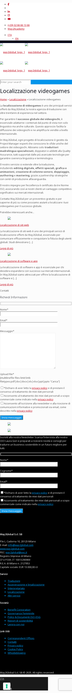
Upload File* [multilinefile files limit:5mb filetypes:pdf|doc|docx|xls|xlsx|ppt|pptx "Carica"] (30, 377)
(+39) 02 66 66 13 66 (19, 25)
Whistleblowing (17, 653)
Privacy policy (15, 645)
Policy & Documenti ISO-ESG (24, 617)
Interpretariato (16, 588)
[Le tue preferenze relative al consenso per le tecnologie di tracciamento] (6, 686)
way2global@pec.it (16, 552)
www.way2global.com (12, 548)
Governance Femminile (21, 613)
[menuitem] (10, 35)
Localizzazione (17, 99)
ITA (2, 678)
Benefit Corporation (19, 609)
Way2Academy (16, 28)
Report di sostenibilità (20, 620)
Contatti (12, 642)
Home (3, 99)
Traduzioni (14, 581)
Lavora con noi (16, 624)
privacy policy (39, 388)
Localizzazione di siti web (14, 225)
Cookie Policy (15, 649)
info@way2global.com (20, 545)
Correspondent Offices (21, 638)
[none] (40, 37)
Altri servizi (14, 595)
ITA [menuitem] (10, 35)
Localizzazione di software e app (19, 261)
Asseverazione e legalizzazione (26, 584)
